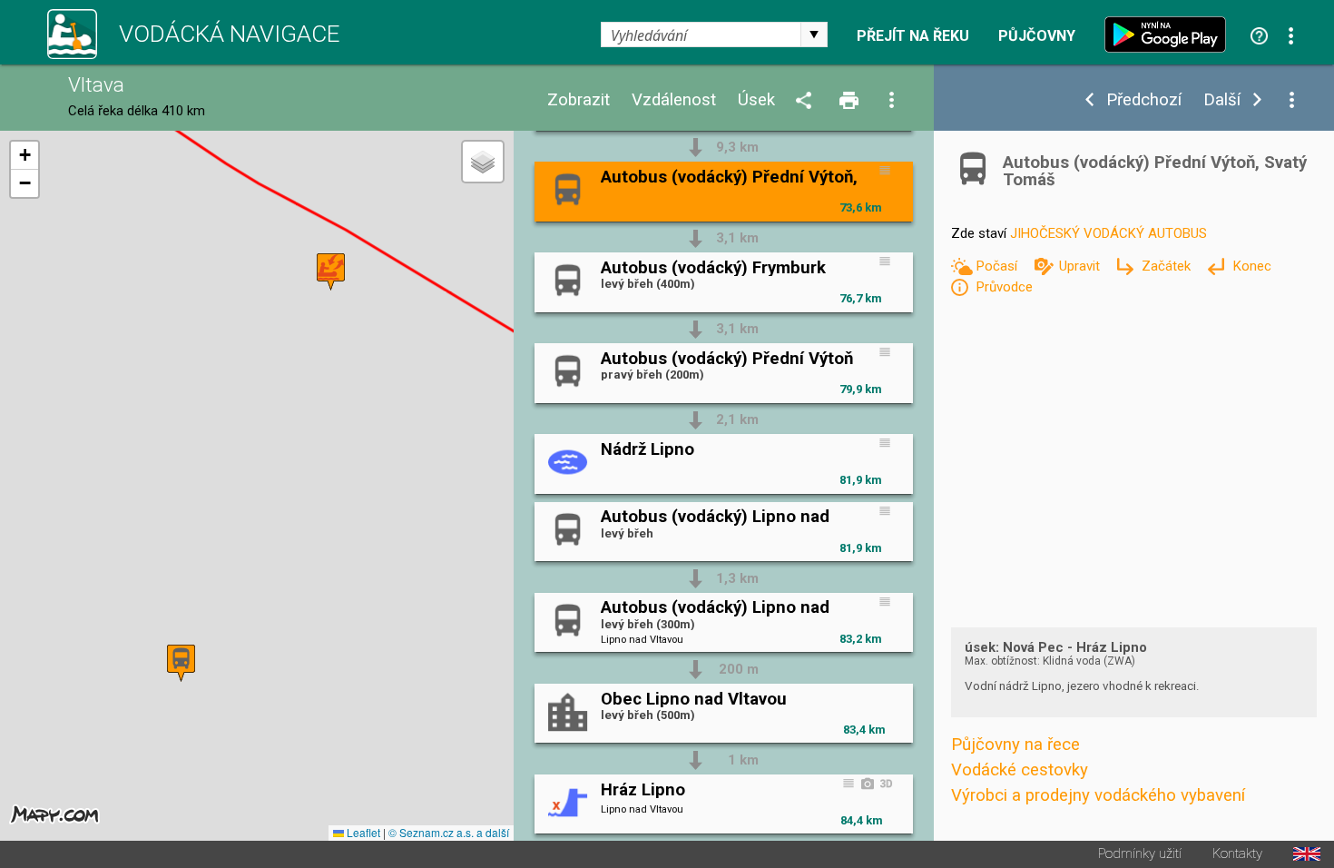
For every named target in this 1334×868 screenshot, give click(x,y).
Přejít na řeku (913, 36)
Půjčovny (1036, 36)
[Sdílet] (807, 101)
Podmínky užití (1140, 854)
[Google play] (1169, 34)
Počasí (998, 266)
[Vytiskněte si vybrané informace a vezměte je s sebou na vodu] (850, 101)
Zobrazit (578, 100)
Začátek (1168, 266)
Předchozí (1144, 100)
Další (1222, 100)
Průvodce (1004, 287)
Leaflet (362, 832)
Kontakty (1237, 854)
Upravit (1081, 266)
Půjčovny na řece (1015, 745)
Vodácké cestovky (1019, 770)
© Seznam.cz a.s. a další (448, 832)
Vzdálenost (674, 100)
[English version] (1306, 854)
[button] (181, 663)
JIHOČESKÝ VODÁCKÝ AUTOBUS (1108, 233)
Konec (1251, 266)
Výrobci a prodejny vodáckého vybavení (1098, 795)
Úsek (756, 100)
